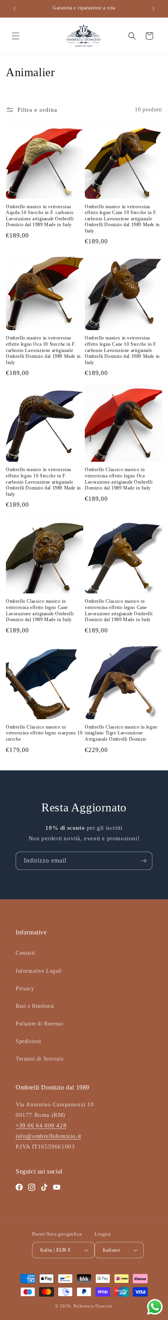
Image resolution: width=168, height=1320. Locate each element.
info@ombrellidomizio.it (48, 1136)
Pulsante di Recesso (39, 1024)
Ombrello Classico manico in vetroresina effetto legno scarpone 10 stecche (44, 733)
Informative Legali (39, 971)
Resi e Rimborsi (35, 1006)
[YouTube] (56, 1187)
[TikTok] (44, 1187)
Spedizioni (28, 1041)
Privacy (25, 988)
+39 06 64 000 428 (41, 1125)
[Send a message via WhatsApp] (155, 1307)
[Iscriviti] (143, 861)
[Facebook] (19, 1187)
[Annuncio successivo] (153, 8)
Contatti (25, 953)
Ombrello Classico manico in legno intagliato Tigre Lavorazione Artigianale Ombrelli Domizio (121, 733)
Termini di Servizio (39, 1059)
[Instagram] (31, 1187)
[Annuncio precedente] (14, 8)
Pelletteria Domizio (93, 1306)
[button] (15, 36)
